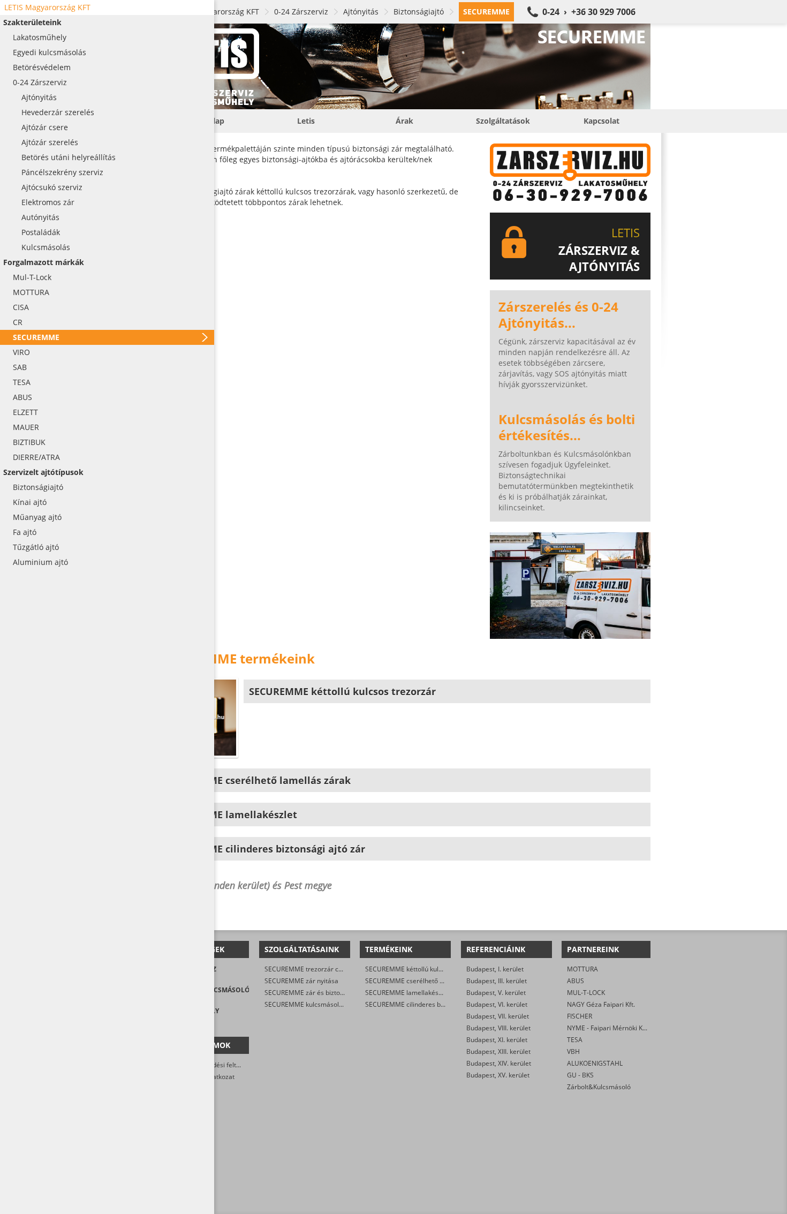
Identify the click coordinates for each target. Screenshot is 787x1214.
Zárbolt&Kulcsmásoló (599, 1086)
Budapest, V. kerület (496, 992)
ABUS (575, 980)
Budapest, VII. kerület (497, 1016)
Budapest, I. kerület (495, 969)
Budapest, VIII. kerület (498, 1027)
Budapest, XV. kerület (497, 1075)
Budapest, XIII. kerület (498, 1051)
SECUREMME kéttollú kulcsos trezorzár (423, 969)
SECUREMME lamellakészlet (407, 992)
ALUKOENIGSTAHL (595, 1063)
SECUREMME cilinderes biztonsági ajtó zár (428, 1004)
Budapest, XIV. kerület (498, 1063)
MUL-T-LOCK (586, 992)
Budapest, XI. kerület (496, 1039)
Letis (306, 121)
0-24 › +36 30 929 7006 (588, 12)
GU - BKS (580, 1075)
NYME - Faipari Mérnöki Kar (608, 1027)
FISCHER (579, 1016)
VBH (573, 1051)
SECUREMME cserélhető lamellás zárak (424, 980)
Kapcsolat (601, 121)
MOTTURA (582, 969)
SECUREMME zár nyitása (301, 980)
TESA (574, 1039)
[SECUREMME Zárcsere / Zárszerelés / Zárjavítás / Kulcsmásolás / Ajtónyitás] (404, 66)
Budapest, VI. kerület (496, 1004)
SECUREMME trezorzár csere (308, 969)
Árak (404, 121)
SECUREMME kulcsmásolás (305, 1004)
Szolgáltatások (503, 121)
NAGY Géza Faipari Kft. (601, 1004)
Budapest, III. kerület (496, 980)
